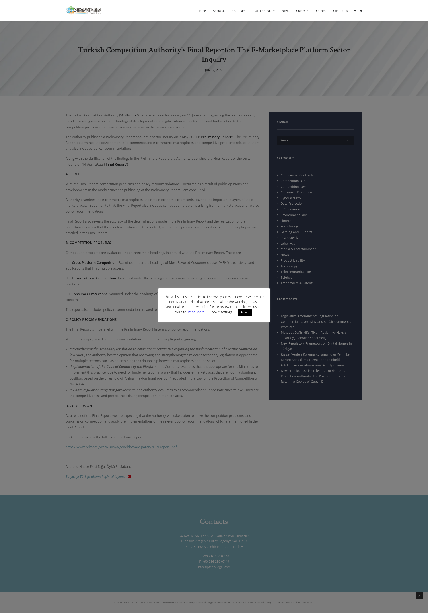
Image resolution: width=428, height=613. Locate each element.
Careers (321, 11)
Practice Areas (262, 11)
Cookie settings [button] (221, 312)
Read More (196, 312)
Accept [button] (245, 312)
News (285, 11)
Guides (300, 11)
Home (202, 11)
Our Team (238, 11)
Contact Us (340, 11)
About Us (219, 11)
